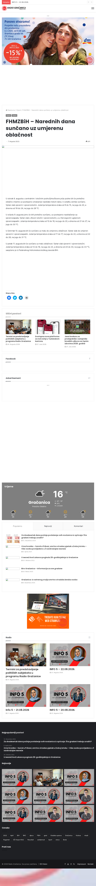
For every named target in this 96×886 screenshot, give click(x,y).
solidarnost (41, 840)
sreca (58, 840)
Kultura (78, 835)
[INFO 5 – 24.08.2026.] (17, 777)
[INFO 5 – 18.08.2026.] (17, 813)
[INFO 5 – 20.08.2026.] (70, 695)
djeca (32, 835)
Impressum (81, 864)
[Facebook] (65, 864)
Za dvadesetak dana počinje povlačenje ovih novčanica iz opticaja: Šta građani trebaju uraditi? (54, 536)
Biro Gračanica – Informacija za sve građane (41, 568)
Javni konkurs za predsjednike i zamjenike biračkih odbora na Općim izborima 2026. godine (76, 340)
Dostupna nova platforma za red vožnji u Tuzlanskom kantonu (47, 338)
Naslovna (11, 110)
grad (45, 835)
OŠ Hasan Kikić (18, 840)
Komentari (78, 526)
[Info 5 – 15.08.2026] (79, 813)
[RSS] (74, 864)
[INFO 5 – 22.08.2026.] (70, 654)
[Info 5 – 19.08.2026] (79, 795)
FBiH (38, 835)
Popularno (17, 526)
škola (65, 840)
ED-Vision (43, 864)
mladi (86, 835)
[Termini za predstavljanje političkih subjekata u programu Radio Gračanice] (18, 327)
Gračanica (68, 835)
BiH (18, 835)
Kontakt (91, 864)
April (12, 835)
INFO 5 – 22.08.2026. (62, 669)
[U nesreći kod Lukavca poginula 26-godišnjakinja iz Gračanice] (13, 561)
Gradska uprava (56, 835)
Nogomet (6, 840)
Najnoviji (48, 526)
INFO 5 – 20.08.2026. (62, 710)
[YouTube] (68, 864)
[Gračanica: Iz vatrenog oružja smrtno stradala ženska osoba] (13, 583)
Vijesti (18, 110)
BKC (24, 835)
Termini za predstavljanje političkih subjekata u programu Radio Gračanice (18, 338)
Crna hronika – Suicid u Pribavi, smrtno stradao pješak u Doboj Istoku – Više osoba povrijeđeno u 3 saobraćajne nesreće (53, 547)
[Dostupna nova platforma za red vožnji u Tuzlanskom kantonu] (48, 327)
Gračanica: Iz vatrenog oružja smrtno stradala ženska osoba (49, 579)
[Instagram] (71, 864)
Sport (50, 840)
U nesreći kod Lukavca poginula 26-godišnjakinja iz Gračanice (49, 557)
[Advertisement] (48, 86)
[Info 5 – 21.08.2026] (26, 695)
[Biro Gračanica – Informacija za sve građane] (13, 572)
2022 (5, 835)
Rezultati (31, 840)
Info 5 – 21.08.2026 (19, 2)
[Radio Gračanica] (14, 8)
